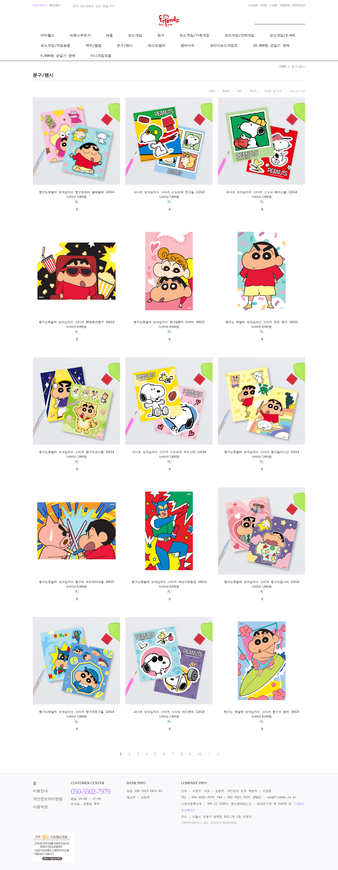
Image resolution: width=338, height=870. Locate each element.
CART (273, 5)
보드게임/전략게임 (239, 35)
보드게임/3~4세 (282, 35)
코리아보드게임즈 (224, 45)
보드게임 (135, 35)
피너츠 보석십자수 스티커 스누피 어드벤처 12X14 (169, 712)
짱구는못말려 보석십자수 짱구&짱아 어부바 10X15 (169, 322)
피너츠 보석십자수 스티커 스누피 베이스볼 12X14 (261, 192)
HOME (282, 66)
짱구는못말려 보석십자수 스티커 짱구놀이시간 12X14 (261, 452)
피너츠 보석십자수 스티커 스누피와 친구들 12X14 (169, 192)
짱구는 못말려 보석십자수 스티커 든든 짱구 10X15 (261, 322)
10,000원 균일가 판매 (271, 45)
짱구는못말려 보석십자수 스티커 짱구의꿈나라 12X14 (261, 582)
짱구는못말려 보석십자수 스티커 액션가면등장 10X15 (169, 582)
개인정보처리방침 (48, 799)
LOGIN (253, 5)
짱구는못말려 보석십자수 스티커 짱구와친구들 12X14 (76, 712)
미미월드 (47, 35)
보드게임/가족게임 (194, 35)
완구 (160, 35)
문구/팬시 (125, 45)
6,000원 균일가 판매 (58, 56)
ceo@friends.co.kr (281, 797)
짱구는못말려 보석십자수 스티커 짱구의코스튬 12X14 (76, 452)
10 (200, 754)
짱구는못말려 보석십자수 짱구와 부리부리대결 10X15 (76, 582)
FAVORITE (40, 5)
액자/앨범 (93, 45)
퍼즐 (109, 35)
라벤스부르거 (80, 35)
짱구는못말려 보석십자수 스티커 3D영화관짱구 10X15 (76, 322)
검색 (301, 19)
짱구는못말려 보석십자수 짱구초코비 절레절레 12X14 (76, 192)
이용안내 (40, 791)
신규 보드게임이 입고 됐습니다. (94, 6)
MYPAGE (298, 5)
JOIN (264, 5)
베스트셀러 (156, 45)
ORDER (285, 5)
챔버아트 (187, 45)
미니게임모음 (101, 56)
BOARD (54, 5)
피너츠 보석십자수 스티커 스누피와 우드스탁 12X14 (169, 452)
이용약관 (40, 807)
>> (217, 754)
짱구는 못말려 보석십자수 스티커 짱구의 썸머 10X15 (261, 712)
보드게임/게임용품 (55, 45)
